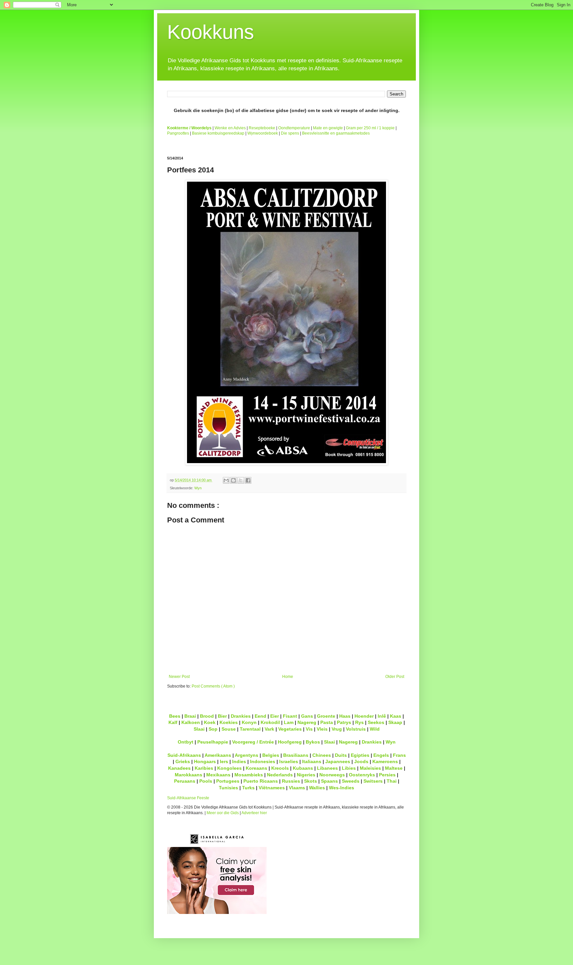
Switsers (373, 781)
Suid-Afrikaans (184, 755)
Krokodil (270, 722)
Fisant (290, 716)
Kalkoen (190, 722)
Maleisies (370, 768)
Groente (326, 716)
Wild (375, 729)
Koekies (229, 722)
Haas (344, 716)
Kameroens (385, 761)
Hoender (364, 716)
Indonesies (262, 761)
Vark (269, 729)
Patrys (344, 722)
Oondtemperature (294, 128)
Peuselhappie (212, 742)
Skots (310, 781)
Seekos (376, 722)
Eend (260, 716)
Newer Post (179, 676)
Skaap (395, 722)
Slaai (199, 729)
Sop (213, 729)
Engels (381, 755)
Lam (288, 722)
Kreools (280, 768)
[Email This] (226, 480)
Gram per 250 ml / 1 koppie (370, 128)
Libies (349, 768)
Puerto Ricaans (260, 781)
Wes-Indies (341, 787)
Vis (309, 729)
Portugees (227, 781)
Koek (210, 722)
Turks (248, 787)
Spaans (329, 781)
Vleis (322, 729)
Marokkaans (188, 774)
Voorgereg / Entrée (253, 742)
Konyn (249, 722)
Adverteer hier (254, 813)
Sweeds (350, 781)
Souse (229, 729)
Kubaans (303, 768)
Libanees (327, 768)
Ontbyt (185, 742)
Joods (361, 761)
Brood (207, 716)
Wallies (317, 787)
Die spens (290, 133)
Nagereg (306, 722)
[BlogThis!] (233, 480)
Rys (359, 722)
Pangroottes (178, 133)
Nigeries (306, 774)
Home (287, 676)
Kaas (395, 716)
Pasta (326, 722)
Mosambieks (248, 774)
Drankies (241, 716)
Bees (174, 716)
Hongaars (205, 761)
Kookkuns (210, 32)
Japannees (337, 761)
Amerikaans (218, 755)
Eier (274, 716)
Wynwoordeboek (262, 133)
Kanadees (179, 768)
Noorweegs (332, 774)
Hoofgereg (290, 742)
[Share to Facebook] (248, 480)
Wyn (198, 488)
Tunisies (228, 787)
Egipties (360, 755)
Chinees (321, 755)
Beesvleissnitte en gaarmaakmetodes (336, 133)
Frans (399, 755)
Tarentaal (250, 729)
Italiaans (311, 761)
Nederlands (280, 774)
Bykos (313, 742)
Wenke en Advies (230, 128)
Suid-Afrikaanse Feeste (188, 798)
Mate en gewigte (328, 128)
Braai (190, 716)
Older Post (394, 676)
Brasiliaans (295, 755)
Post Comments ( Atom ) (213, 686)
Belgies (270, 755)
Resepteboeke (262, 128)
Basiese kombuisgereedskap (218, 133)
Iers (224, 761)
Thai (392, 781)
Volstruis (356, 729)
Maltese (394, 768)
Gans (307, 716)
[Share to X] (240, 480)
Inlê (382, 716)
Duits (341, 755)
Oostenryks (362, 774)
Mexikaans (218, 774)
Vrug (337, 729)
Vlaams (297, 787)
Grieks (182, 761)
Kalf (172, 722)
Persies (387, 774)
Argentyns (246, 755)
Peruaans (184, 781)
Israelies (288, 761)
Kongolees (229, 768)
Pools (205, 781)
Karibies (204, 768)
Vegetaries (290, 729)
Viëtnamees (272, 787)
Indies (239, 761)
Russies (291, 781)
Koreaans (256, 768)
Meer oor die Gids (223, 813)
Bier (222, 716)
